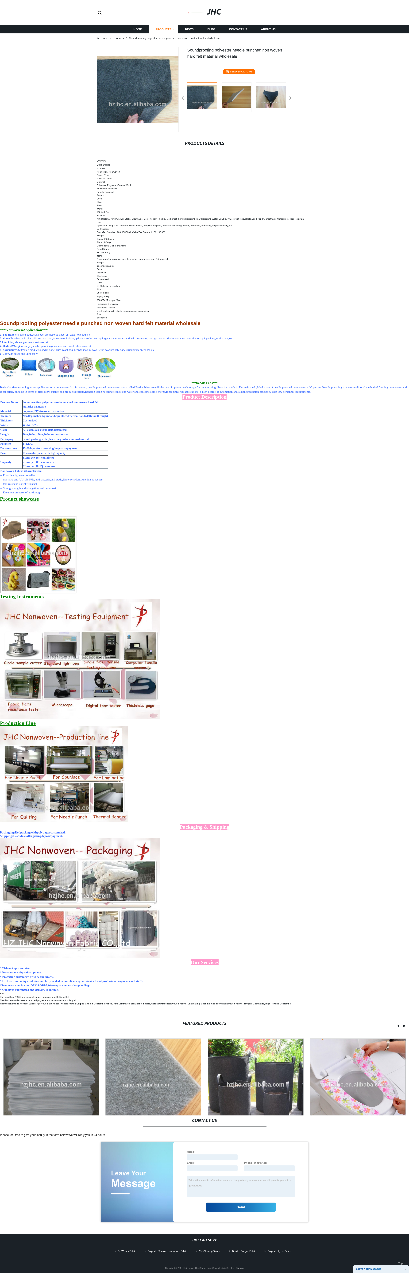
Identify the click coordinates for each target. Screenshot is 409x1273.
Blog (211, 29)
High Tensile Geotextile (278, 1003)
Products (163, 29)
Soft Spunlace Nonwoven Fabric (168, 1003)
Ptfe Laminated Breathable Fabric (132, 1003)
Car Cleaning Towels (209, 1251)
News (189, 29)
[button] (100, 13)
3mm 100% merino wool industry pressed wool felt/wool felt (39, 997)
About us (268, 29)
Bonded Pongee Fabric (244, 1251)
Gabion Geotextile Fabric (98, 1003)
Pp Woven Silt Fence (48, 1003)
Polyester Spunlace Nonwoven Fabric (167, 1251)
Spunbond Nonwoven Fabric (227, 1003)
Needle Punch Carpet (72, 1003)
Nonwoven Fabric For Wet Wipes (18, 1003)
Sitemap (240, 1268)
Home (137, 29)
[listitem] (204, 97)
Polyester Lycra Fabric (279, 1251)
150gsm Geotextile (254, 1003)
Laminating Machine (199, 1003)
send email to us (241, 71)
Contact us (238, 29)
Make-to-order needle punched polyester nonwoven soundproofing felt (41, 1000)
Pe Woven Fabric (127, 1251)
